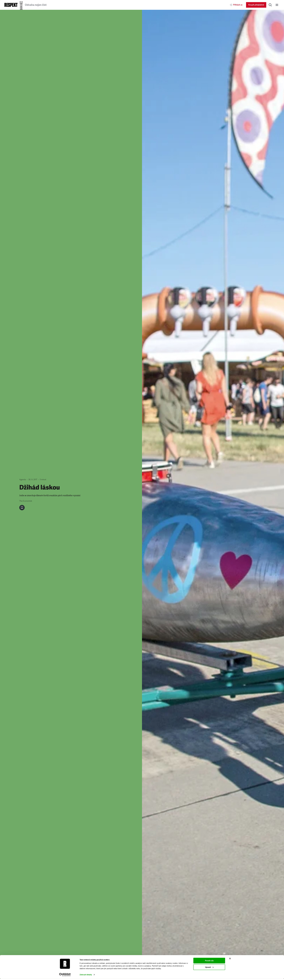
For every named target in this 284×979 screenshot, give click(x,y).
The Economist (25, 501)
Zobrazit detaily (86, 975)
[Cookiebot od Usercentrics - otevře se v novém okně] (65, 974)
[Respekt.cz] (11, 5)
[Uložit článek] (22, 507)
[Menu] (277, 5)
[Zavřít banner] (230, 958)
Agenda (22, 479)
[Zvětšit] (213, 494)
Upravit (208, 967)
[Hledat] (270, 5)
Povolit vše (209, 961)
